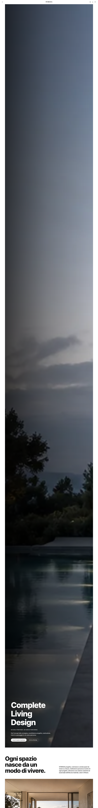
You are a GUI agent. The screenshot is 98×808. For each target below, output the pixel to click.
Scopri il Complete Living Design (19, 740)
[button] (2, 2)
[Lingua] (90, 2)
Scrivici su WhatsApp (33, 740)
